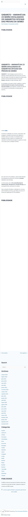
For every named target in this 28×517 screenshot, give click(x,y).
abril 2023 (3, 385)
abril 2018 (3, 413)
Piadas (2, 462)
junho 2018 (3, 409)
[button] (5, 515)
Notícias (3, 460)
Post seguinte (23, 353)
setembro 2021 (4, 394)
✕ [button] (4, 510)
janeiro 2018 (4, 419)
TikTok (2, 471)
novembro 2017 (4, 424)
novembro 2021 (4, 389)
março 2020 (4, 402)
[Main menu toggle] (25, 4)
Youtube (3, 475)
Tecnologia (3, 469)
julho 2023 (3, 379)
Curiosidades (4, 439)
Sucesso (3, 467)
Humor (2, 452)
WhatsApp (3, 473)
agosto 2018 (4, 404)
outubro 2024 (4, 374)
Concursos (3, 437)
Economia (3, 443)
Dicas (2, 441)
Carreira (3, 430)
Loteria (2, 456)
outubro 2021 (4, 391)
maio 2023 (3, 383)
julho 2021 (3, 396)
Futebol (3, 447)
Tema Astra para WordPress (21, 511)
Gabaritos (3, 449)
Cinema (3, 434)
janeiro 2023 (4, 387)
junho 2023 (4, 381)
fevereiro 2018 (4, 417)
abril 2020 (3, 400)
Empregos (3, 445)
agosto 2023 (4, 376)
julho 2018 (3, 406)
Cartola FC (3, 432)
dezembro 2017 (4, 421)
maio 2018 (3, 411)
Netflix (2, 458)
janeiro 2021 (4, 398)
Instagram (3, 454)
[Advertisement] (14, 46)
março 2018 (4, 415)
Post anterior (4, 353)
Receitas (3, 464)
